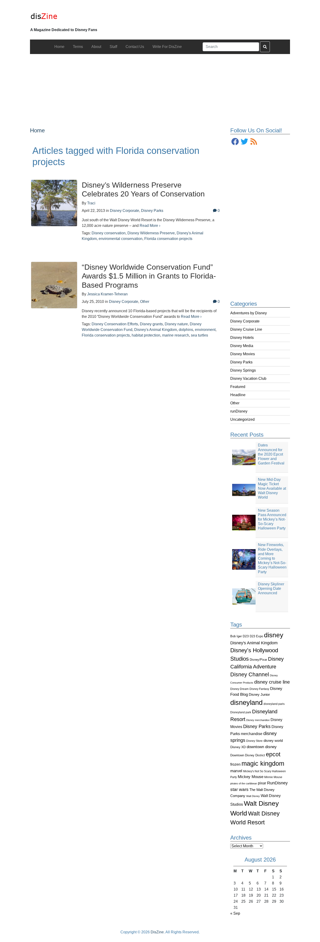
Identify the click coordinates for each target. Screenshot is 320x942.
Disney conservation (109, 233)
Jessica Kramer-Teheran (107, 294)
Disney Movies (242, 354)
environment (205, 330)
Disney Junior (259, 694)
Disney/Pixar (258, 659)
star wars (239, 789)
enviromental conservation (120, 239)
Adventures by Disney (248, 313)
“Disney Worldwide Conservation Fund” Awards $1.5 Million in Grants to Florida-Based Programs (149, 276)
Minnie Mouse (273, 777)
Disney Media (241, 346)
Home (37, 130)
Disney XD (238, 747)
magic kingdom (263, 763)
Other (234, 403)
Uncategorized (242, 419)
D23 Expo (256, 636)
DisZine (157, 932)
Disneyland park (240, 712)
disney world (273, 741)
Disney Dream (239, 689)
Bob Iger (236, 636)
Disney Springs (243, 370)
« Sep (235, 913)
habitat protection (146, 335)
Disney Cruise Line (246, 329)
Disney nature (176, 324)
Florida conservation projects (168, 239)
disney (273, 635)
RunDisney (277, 783)
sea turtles (199, 335)
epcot (273, 754)
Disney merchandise (258, 720)
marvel (236, 771)
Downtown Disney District (247, 755)
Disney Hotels (242, 338)
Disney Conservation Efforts (115, 324)
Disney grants (151, 324)
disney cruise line (272, 682)
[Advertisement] (160, 87)
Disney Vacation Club (248, 378)
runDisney (238, 411)
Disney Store (254, 740)
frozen (235, 764)
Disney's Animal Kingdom (254, 643)
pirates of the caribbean (243, 783)
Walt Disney (253, 796)
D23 (246, 636)
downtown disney (262, 747)
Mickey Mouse (250, 777)
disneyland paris (274, 703)
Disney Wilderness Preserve (151, 233)
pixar (262, 783)
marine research (175, 335)
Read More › (150, 226)
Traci (91, 203)
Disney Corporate (245, 321)
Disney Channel (249, 675)
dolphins (186, 330)
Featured (237, 387)
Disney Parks (241, 362)
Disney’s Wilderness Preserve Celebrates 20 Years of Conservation (143, 189)
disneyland (246, 702)
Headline (238, 395)
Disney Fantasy (259, 689)
